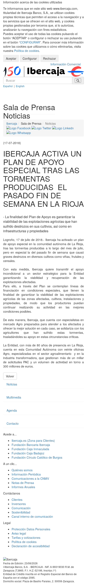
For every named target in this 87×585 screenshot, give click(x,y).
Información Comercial (65, 64)
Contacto (13, 423)
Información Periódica (26, 474)
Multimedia (14, 397)
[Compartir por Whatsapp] (18, 132)
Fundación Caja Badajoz (28, 453)
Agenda (12, 410)
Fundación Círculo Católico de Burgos (37, 457)
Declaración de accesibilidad (31, 546)
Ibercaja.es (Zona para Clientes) (33, 440)
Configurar (30, 58)
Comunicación (21, 508)
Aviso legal (19, 533)
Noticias (12, 384)
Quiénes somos (22, 470)
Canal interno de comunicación (32, 516)
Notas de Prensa (23, 483)
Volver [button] (10, 376)
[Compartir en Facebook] (18, 128)
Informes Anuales (23, 487)
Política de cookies (26, 51)
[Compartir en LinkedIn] (63, 128)
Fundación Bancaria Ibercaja (31, 445)
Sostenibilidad (21, 512)
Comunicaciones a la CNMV (30, 478)
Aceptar (11, 58)
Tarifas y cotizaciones (26, 537)
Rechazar (49, 58)
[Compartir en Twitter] (41, 128)
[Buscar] (78, 80)
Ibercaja (11, 123)
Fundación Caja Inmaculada (30, 449)
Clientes (17, 499)
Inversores (19, 504)
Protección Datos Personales (31, 529)
